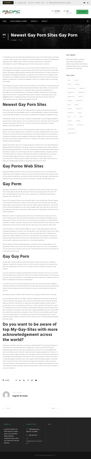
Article (69, 84)
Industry (80, 96)
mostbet (70, 109)
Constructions (72, 88)
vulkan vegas (71, 129)
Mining (76, 105)
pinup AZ (70, 121)
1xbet (69, 80)
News (69, 117)
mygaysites (6, 97)
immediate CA (71, 92)
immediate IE (81, 92)
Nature (79, 113)
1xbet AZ (76, 80)
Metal (69, 105)
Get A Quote (82, 12)
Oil (75, 117)
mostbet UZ (71, 113)
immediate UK (71, 96)
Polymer (78, 121)
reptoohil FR (80, 125)
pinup (81, 117)
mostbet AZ (79, 109)
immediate (82, 88)
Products (34, 21)
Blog (15, 40)
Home (4, 21)
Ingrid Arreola (19, 396)
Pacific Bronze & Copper (18, 21)
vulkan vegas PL (72, 133)
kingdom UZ (79, 100)
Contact (45, 21)
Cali (54, 455)
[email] (84, 3)
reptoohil (70, 125)
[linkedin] (87, 3)
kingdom (70, 100)
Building (77, 84)
